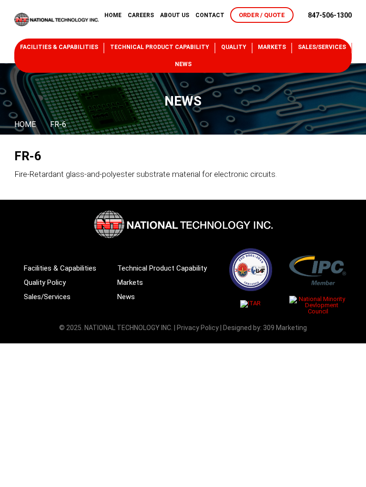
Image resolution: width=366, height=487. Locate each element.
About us (174, 15)
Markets (272, 47)
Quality (233, 47)
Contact (209, 15)
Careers (141, 15)
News (183, 64)
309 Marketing (285, 327)
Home (113, 15)
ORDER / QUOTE (262, 15)
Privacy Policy (198, 327)
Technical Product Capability (159, 47)
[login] (347, 27)
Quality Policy (45, 282)
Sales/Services (322, 47)
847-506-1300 (330, 15)
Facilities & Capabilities (59, 47)
